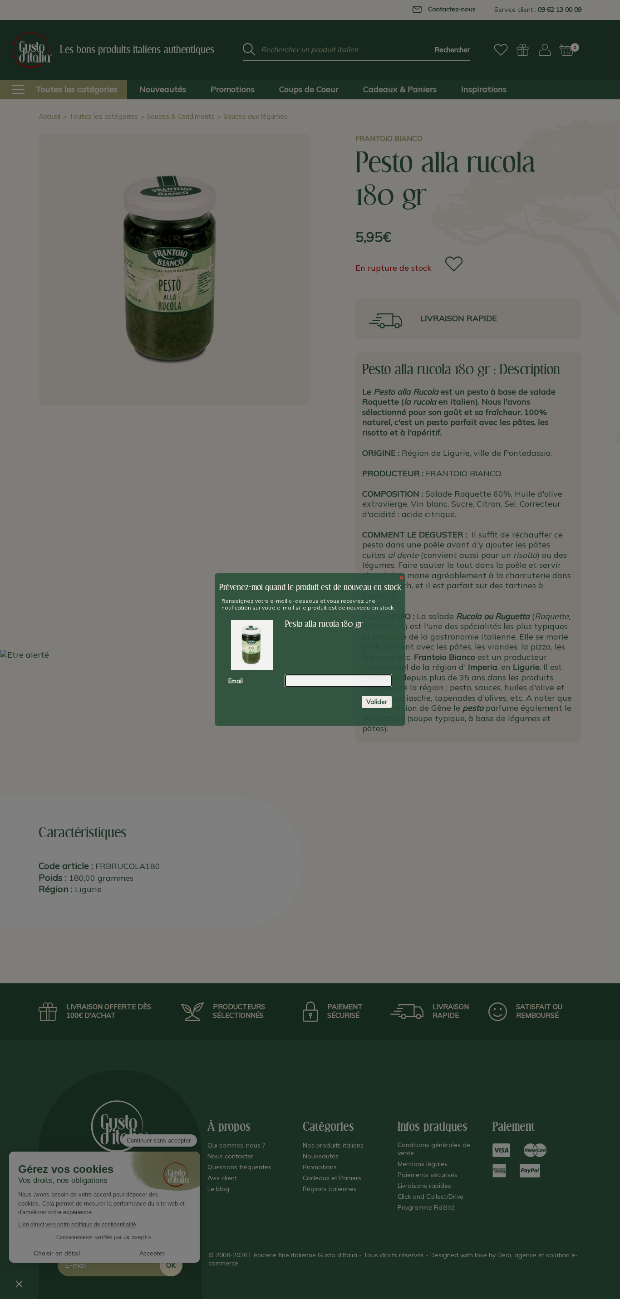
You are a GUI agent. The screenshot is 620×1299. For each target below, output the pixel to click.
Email (235, 680)
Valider (376, 702)
